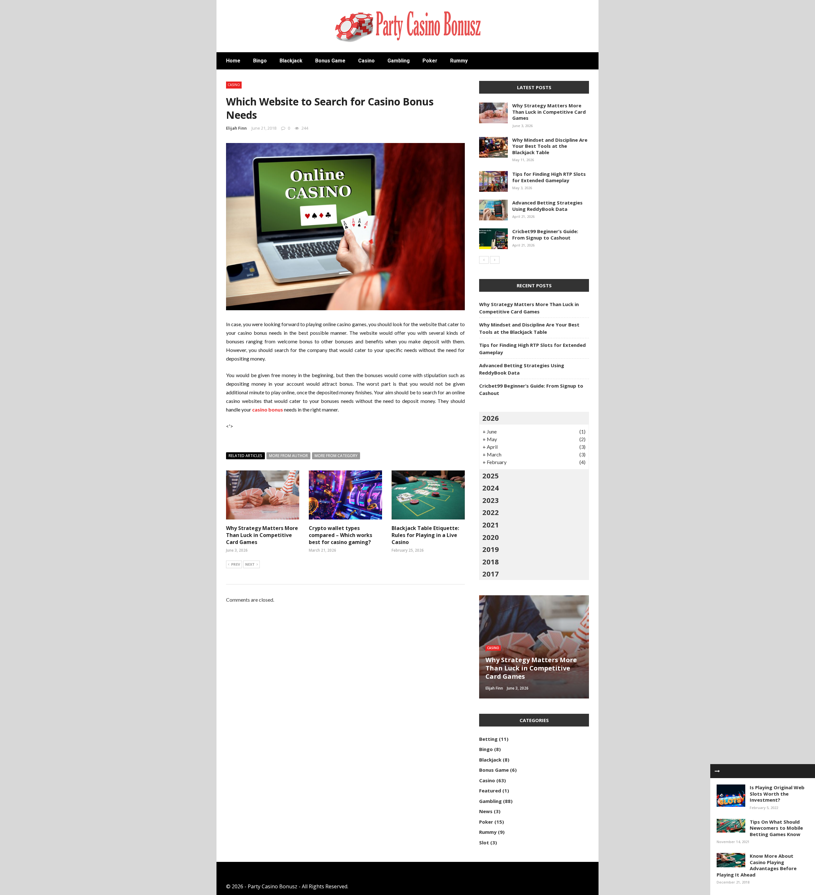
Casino (366, 61)
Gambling (398, 61)
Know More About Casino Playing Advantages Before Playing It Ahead (757, 865)
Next (250, 564)
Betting (488, 739)
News (486, 811)
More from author (288, 455)
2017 (490, 573)
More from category (336, 455)
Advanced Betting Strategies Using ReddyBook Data (547, 205)
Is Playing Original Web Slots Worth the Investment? (777, 793)
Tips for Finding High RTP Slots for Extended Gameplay (549, 177)
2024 (490, 487)
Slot (484, 842)
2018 (490, 561)
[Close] (717, 771)
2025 (490, 475)
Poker (429, 61)
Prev (235, 564)
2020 (490, 537)
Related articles (245, 455)
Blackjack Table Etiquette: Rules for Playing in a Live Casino (425, 535)
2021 (490, 524)
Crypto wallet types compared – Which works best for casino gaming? (340, 535)
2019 (490, 549)
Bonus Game (330, 61)
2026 (490, 418)
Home (233, 61)
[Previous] (484, 260)
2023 (490, 500)
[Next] (495, 260)
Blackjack (291, 61)
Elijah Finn (236, 128)
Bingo (260, 61)
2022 (490, 512)
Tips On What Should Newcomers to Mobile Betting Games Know (776, 828)
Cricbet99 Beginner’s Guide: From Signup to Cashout (545, 234)
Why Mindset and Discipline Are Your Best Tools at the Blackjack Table (549, 146)
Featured (490, 790)
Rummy (459, 61)
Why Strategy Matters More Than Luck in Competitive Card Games (262, 535)
